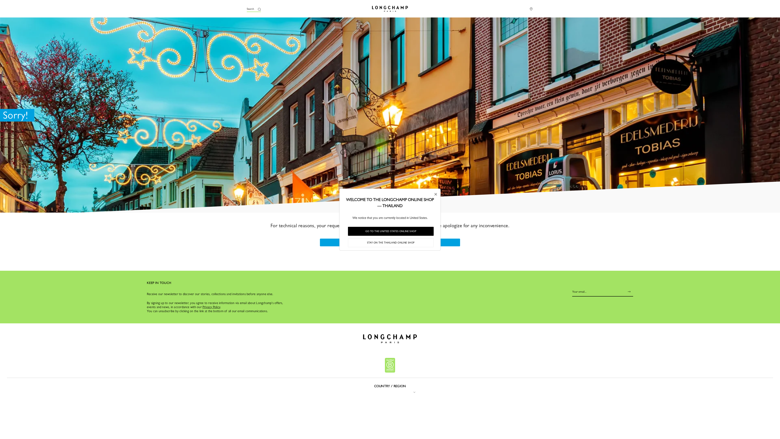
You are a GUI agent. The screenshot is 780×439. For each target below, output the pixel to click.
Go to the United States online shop (390, 231)
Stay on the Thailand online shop (391, 242)
